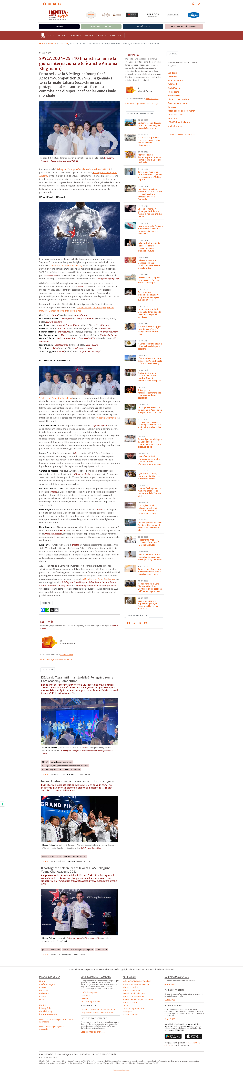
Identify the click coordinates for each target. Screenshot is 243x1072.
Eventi (101, 35)
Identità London (130, 987)
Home (42, 43)
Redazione (44, 993)
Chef (50, 35)
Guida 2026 (170, 984)
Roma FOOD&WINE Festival (136, 984)
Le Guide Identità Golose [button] (183, 26)
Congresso (59, 26)
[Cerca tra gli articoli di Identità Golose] (194, 4)
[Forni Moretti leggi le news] (132, 15)
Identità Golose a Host (133, 996)
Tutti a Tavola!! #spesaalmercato (138, 999)
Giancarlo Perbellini (58, 310)
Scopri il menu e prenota (93, 1032)
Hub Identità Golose (101, 26)
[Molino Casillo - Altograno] (111, 15)
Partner (89, 35)
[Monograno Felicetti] (173, 15)
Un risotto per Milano (133, 1008)
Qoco (125, 1005)
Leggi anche (47, 670)
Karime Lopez (99, 307)
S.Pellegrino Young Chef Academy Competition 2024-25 (82, 169)
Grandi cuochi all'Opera (134, 993)
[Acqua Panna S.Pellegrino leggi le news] (91, 15)
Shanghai (127, 1011)
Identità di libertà (131, 1002)
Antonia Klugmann (106, 417)
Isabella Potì (76, 310)
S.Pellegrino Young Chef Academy (65, 265)
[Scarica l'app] (173, 1036)
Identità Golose (66, 654)
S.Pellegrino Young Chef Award (100, 579)
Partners (43, 996)
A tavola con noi (130, 1014)
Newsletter (115, 35)
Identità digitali (143, 26)
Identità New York (131, 990)
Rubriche (75, 35)
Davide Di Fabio (84, 307)
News (42, 999)
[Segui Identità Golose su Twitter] (54, 4)
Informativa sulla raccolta (121, 1070)
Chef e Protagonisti (48, 984)
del (83, 579)
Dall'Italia (63, 43)
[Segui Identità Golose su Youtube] (59, 4)
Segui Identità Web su (137, 615)
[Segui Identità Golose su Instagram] (49, 4)
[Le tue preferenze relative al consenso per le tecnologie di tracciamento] (2, 804)
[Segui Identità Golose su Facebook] (44, 4)
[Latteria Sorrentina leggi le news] (194, 15)
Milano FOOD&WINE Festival (137, 981)
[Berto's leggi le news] (152, 15)
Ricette (61, 35)
